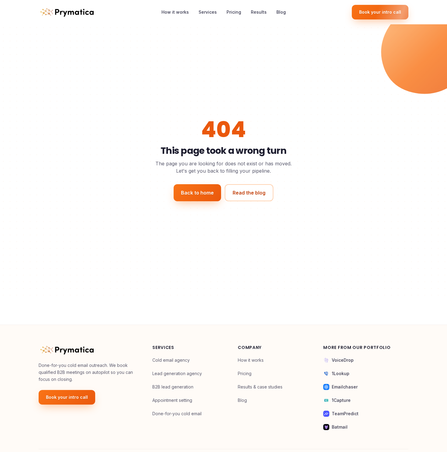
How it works (175, 12)
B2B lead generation (172, 386)
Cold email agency (171, 360)
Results (259, 12)
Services (208, 12)
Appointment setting (172, 400)
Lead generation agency (177, 373)
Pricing (234, 12)
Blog (281, 12)
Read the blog (249, 193)
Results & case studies (260, 386)
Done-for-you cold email (177, 413)
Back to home (197, 193)
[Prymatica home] (67, 12)
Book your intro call (380, 12)
